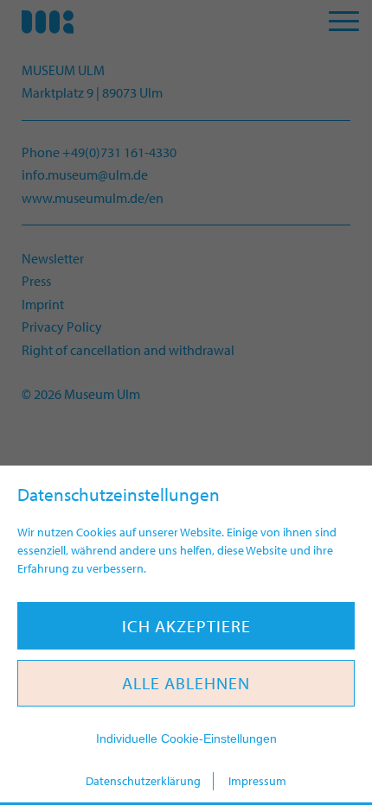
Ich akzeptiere (186, 626)
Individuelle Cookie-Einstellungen (186, 738)
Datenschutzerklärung (143, 781)
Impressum (257, 781)
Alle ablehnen (186, 683)
